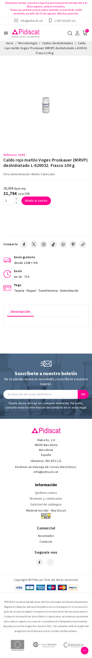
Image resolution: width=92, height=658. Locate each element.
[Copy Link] (83, 244)
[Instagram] (43, 244)
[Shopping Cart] (84, 33)
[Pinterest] (73, 244)
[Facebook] (24, 244)
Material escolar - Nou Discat (46, 510)
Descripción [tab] (20, 311)
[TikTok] (53, 244)
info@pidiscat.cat (31, 21)
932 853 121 (53, 461)
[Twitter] (34, 244)
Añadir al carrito (36, 201)
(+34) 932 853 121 (65, 21)
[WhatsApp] (63, 244)
